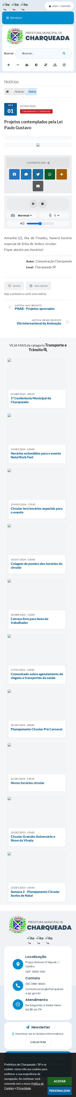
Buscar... (10, 53)
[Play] (33, 204)
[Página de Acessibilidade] (64, 65)
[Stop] (42, 204)
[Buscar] (64, 53)
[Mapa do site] (55, 65)
